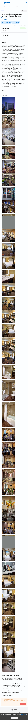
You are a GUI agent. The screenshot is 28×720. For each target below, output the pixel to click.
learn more (23, 714)
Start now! (23, 703)
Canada (2, 6)
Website (17, 22)
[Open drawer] (2, 2)
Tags (20, 712)
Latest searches (14, 712)
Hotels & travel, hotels (13, 6)
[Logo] (7, 2)
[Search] (26, 2)
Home (8, 712)
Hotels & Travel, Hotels (7, 37)
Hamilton (6, 6)
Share (24, 10)
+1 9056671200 (7, 22)
